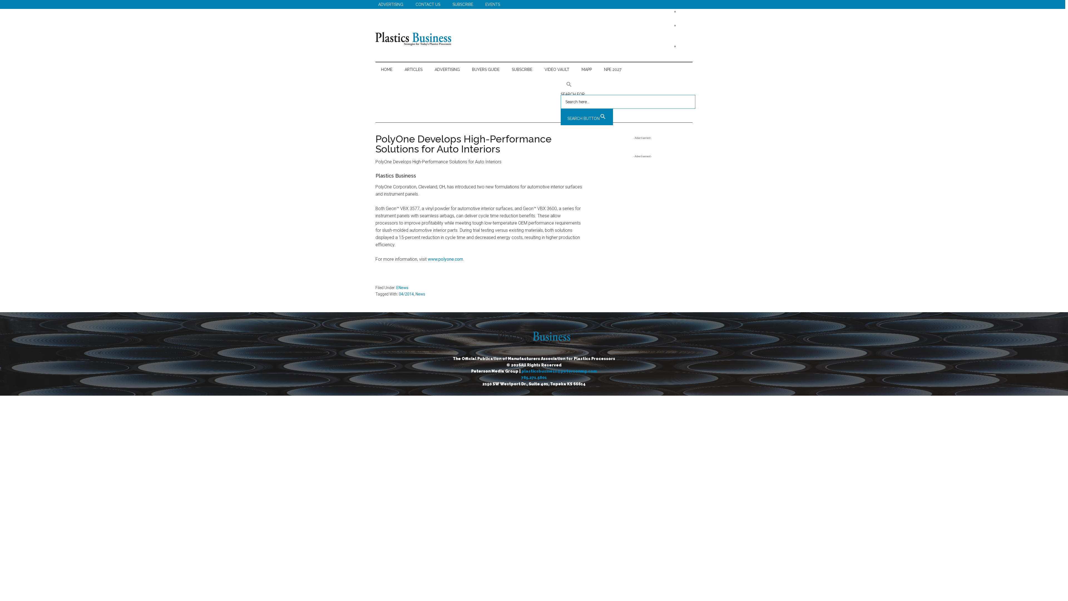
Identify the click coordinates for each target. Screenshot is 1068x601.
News (420, 294)
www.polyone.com (445, 259)
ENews (402, 287)
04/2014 (406, 294)
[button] (628, 84)
